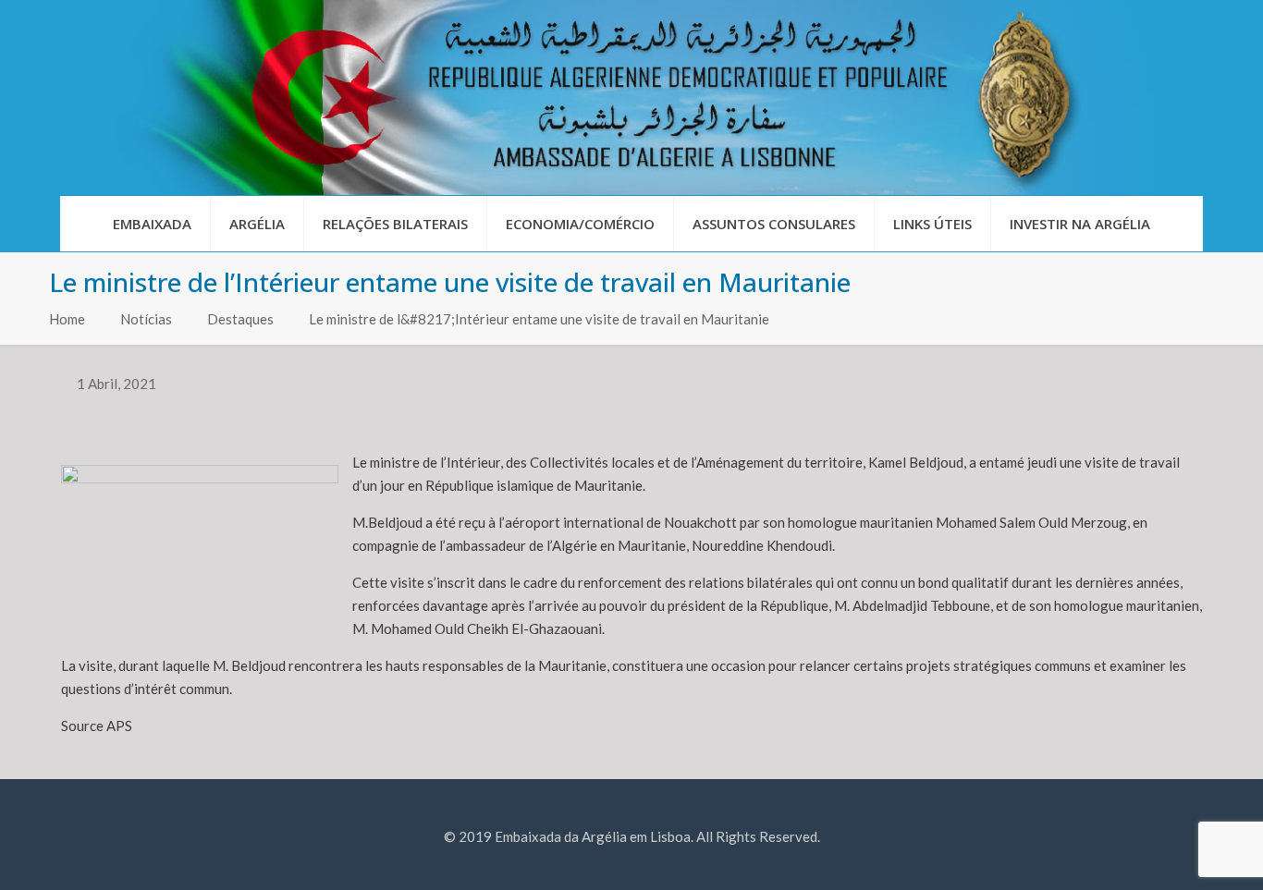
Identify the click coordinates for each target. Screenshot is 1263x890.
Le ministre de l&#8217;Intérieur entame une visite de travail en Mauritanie (539, 319)
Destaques (240, 319)
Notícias (146, 319)
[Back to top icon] (1174, 852)
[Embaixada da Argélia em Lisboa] (631, 97)
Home (67, 319)
